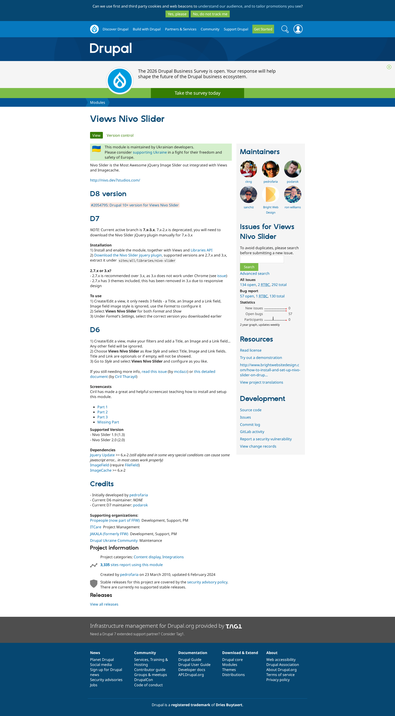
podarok (140, 505)
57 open (247, 296)
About (272, 652)
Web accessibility (281, 659)
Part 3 (102, 416)
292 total (279, 284)
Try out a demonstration (261, 357)
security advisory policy (207, 582)
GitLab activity (252, 431)
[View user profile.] (248, 176)
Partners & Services (180, 29)
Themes (229, 669)
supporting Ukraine (150, 152)
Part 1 (102, 406)
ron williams (293, 207)
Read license (251, 350)
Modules (97, 102)
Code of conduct (148, 684)
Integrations (173, 556)
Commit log (250, 424)
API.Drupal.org (191, 674)
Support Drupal (236, 29)
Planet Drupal (102, 659)
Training (157, 659)
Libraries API (201, 250)
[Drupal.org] (151, 49)
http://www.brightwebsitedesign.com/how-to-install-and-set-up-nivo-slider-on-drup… (270, 369)
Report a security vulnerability (266, 438)
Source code (251, 409)
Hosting (141, 664)
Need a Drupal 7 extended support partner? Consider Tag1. (137, 633)
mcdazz (180, 371)
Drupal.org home (94, 29)
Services (141, 659)
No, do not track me (210, 13)
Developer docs (191, 669)
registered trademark (190, 704)
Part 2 (102, 411)
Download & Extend (240, 652)
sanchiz (249, 207)
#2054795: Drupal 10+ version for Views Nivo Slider (135, 205)
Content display (147, 556)
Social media (101, 664)
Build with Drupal (147, 29)
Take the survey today (197, 93)
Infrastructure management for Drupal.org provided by (158, 625)
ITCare (95, 526)
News (95, 652)
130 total (277, 296)
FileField (132, 465)
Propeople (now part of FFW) (115, 520)
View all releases (104, 604)
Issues (245, 417)
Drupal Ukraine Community (114, 540)
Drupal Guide (189, 659)
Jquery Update (102, 454)
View (97, 135)
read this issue (154, 371)
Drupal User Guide (194, 664)
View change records (258, 446)
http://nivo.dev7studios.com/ (115, 180)
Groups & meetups (150, 674)
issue (221, 275)
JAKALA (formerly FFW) (109, 533)
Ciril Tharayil (125, 376)
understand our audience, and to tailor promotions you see (249, 6)
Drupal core (232, 659)
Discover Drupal (115, 29)
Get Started (263, 29)
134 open (248, 284)
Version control (120, 135)
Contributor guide (149, 669)
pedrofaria (138, 494)
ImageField (99, 465)
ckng (248, 181)
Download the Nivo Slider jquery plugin (128, 255)
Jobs (93, 684)
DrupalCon (143, 679)
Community (210, 29)
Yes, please (177, 13)
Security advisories (106, 679)
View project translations (261, 382)
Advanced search (255, 273)
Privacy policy (278, 679)
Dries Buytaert (229, 704)
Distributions (233, 674)
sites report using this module (131, 564)
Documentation (192, 652)
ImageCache (101, 470)
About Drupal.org (281, 669)
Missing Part (108, 422)
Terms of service (280, 674)
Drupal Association (282, 664)
